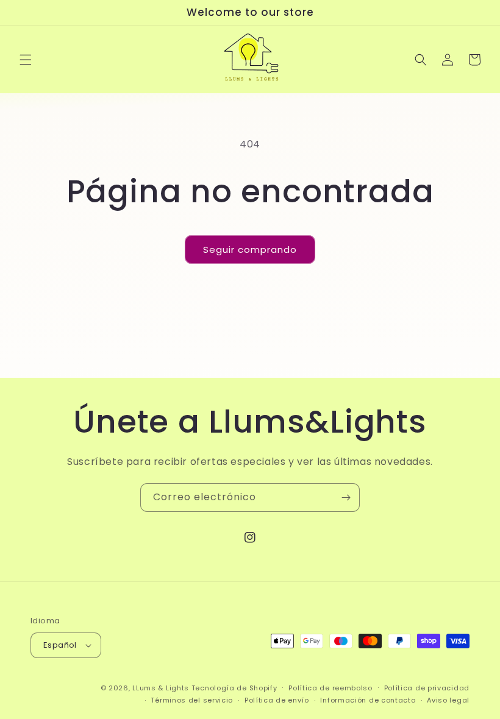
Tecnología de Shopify (234, 688)
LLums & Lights (161, 688)
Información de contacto (367, 700)
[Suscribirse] (345, 497)
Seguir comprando (250, 249)
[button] (25, 59)
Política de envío (277, 700)
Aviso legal (448, 700)
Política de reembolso (330, 688)
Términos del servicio (192, 700)
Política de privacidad (427, 688)
